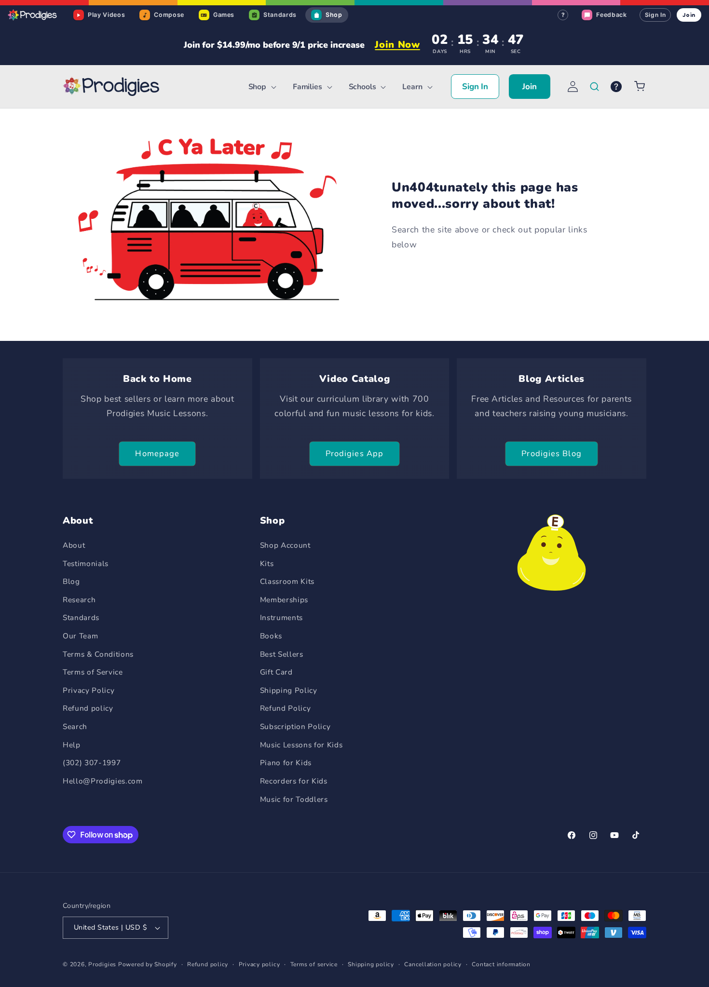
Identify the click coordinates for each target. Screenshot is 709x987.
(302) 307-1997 (92, 762)
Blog (71, 581)
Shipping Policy (288, 690)
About (74, 545)
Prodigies (102, 964)
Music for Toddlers (294, 799)
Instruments (281, 617)
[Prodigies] (33, 15)
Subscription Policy (295, 726)
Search (75, 726)
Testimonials (86, 563)
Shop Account (285, 545)
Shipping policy (371, 964)
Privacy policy (259, 964)
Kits (267, 563)
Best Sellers (281, 654)
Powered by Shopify (147, 964)
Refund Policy (285, 708)
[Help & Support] (616, 86)
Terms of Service (93, 672)
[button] (261, 87)
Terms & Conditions (98, 654)
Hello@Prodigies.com (103, 781)
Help (72, 745)
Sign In (655, 14)
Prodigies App (354, 453)
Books (271, 636)
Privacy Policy (88, 690)
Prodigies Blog (551, 453)
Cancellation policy (433, 964)
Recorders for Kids (293, 781)
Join (688, 14)
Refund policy (88, 708)
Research (79, 600)
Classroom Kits (287, 581)
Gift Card (276, 672)
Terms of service (314, 964)
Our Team (80, 636)
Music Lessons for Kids (301, 745)
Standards (81, 617)
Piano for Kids (286, 762)
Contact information (501, 964)
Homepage (157, 453)
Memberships (284, 600)
